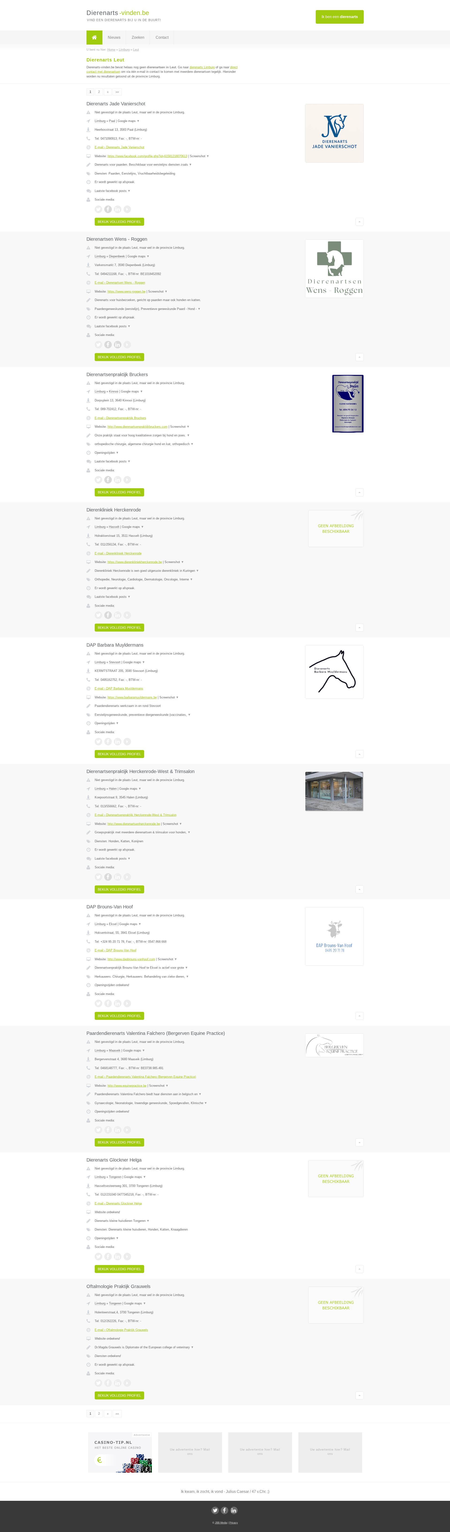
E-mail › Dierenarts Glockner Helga (118, 1203)
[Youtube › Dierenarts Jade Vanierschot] (127, 209)
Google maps (129, 121)
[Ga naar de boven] (360, 222)
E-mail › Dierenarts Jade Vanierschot (119, 147)
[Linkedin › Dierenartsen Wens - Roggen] (117, 344)
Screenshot (199, 156)
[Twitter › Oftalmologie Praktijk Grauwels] (98, 1383)
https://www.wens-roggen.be (127, 291)
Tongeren (115, 1177)
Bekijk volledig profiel (119, 222)
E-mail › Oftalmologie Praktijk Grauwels (121, 1330)
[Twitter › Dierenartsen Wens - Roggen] (98, 344)
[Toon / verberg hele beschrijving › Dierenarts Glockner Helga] (167, 1221)
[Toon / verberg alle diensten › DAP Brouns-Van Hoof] (167, 976)
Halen (113, 788)
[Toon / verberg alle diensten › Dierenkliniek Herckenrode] (167, 579)
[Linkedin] (234, 1510)
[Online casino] (123, 1454)
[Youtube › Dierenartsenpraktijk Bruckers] (127, 480)
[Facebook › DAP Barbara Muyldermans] (108, 741)
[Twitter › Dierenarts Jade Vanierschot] (98, 209)
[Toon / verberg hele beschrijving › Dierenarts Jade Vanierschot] (167, 164)
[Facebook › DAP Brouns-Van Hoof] (108, 1003)
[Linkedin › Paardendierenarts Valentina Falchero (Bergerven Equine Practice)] (117, 1130)
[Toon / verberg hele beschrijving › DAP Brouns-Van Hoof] (167, 967)
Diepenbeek (117, 256)
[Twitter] (215, 1510)
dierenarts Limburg (202, 67)
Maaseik (114, 1050)
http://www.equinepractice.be (127, 1085)
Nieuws (114, 37)
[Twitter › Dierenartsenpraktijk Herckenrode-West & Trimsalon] (98, 877)
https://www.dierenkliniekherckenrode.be (135, 562)
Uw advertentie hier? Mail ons (190, 1452)
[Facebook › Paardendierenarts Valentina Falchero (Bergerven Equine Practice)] (108, 1130)
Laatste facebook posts (113, 191)
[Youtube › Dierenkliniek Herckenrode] (127, 615)
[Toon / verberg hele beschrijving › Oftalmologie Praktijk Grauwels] (167, 1347)
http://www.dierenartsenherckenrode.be (134, 824)
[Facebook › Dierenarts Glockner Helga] (108, 1256)
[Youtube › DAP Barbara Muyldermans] (127, 741)
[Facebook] (224, 1510)
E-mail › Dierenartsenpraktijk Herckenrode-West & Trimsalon (135, 815)
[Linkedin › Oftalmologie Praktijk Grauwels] (117, 1383)
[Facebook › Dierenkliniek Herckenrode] (108, 615)
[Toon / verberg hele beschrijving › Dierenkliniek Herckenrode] (167, 570)
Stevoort (114, 662)
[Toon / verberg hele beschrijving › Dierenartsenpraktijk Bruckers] (167, 435)
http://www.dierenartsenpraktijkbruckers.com (138, 426)
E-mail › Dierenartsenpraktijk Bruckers (120, 418)
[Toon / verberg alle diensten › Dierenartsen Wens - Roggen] (167, 309)
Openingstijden (107, 452)
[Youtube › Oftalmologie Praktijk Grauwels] (127, 1383)
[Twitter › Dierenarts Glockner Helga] (98, 1256)
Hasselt (114, 527)
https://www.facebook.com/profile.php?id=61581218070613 (147, 156)
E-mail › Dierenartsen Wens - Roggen (120, 282)
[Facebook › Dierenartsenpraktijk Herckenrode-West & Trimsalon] (108, 877)
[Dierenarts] (94, 37)
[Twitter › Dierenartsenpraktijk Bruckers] (98, 480)
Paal (112, 121)
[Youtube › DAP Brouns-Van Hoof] (127, 1003)
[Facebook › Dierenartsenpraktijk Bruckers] (108, 480)
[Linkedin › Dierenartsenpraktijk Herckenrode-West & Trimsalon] (117, 877)
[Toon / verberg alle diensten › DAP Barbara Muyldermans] (167, 715)
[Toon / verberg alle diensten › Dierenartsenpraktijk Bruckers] (167, 444)
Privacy (233, 1522)
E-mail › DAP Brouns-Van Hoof (115, 950)
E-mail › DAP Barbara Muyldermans (119, 688)
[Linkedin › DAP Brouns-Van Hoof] (117, 1003)
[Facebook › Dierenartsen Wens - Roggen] (108, 344)
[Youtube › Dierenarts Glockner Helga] (127, 1256)
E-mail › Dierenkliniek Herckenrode (118, 553)
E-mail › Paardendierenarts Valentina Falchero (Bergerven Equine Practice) (145, 1076)
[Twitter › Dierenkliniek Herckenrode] (98, 615)
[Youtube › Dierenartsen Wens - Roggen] (127, 344)
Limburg (100, 121)
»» (117, 92)
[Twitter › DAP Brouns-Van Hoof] (98, 1003)
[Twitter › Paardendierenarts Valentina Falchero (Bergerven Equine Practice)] (98, 1130)
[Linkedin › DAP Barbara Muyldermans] (117, 741)
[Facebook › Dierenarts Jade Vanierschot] (108, 209)
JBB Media (221, 1522)
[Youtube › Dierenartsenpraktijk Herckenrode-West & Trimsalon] (127, 877)
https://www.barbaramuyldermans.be (132, 697)
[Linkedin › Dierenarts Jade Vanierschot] (117, 209)
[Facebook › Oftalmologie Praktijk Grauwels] (108, 1383)
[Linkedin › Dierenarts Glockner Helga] (117, 1256)
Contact (162, 37)
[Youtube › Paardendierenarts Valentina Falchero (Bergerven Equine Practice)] (127, 1130)
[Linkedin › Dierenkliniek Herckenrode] (117, 615)
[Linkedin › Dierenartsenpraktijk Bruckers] (117, 480)
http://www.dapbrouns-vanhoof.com (131, 959)
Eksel (113, 924)
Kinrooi (113, 391)
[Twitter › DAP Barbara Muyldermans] (98, 741)
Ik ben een (340, 17)
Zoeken (138, 37)
